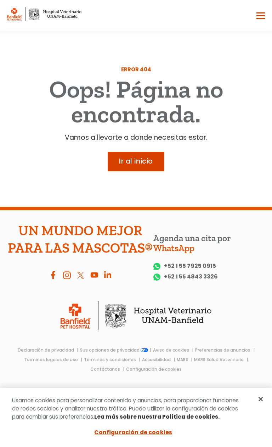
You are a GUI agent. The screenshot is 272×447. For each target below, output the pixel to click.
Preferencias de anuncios (223, 350)
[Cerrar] (260, 399)
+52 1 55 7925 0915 (190, 266)
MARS (183, 360)
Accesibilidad (157, 360)
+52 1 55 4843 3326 (191, 277)
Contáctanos (105, 369)
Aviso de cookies (171, 350)
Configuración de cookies (154, 369)
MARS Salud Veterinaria (219, 360)
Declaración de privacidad (46, 350)
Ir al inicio (136, 161)
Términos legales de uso (51, 360)
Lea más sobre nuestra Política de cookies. (157, 416)
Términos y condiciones (110, 360)
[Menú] (260, 17)
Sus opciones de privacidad (110, 350)
